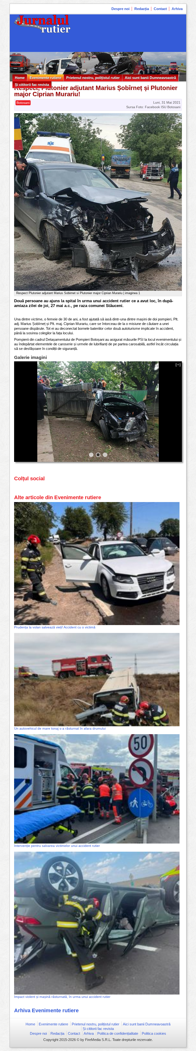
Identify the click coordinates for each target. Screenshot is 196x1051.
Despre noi (120, 9)
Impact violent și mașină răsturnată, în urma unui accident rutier (62, 997)
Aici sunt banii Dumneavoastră (150, 78)
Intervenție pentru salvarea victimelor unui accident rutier (57, 846)
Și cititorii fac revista (32, 85)
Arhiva (177, 9)
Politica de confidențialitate (117, 1033)
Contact (160, 9)
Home (20, 78)
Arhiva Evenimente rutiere (46, 1010)
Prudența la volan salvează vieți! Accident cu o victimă (54, 627)
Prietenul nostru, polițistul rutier (93, 78)
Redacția (141, 9)
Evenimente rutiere (45, 78)
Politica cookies (154, 1033)
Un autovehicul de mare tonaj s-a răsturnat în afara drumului (60, 728)
